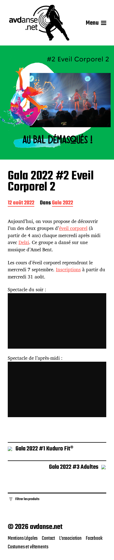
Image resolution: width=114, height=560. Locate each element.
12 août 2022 (21, 203)
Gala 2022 (62, 203)
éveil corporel (73, 228)
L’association (70, 538)
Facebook (94, 538)
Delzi (24, 242)
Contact (48, 538)
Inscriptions (68, 269)
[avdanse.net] (39, 23)
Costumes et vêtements (28, 547)
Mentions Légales (23, 538)
